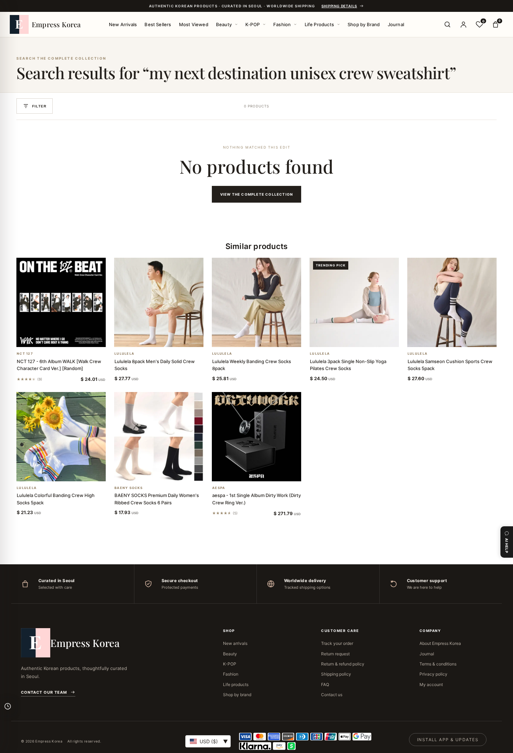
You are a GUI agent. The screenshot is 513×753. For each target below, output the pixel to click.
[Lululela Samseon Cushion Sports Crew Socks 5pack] (452, 302)
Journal (396, 24)
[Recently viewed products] (7, 706)
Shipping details (339, 6)
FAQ (325, 684)
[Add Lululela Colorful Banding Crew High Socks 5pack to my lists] (69, 472)
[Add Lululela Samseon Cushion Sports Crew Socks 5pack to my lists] (460, 338)
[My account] (463, 24)
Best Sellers (157, 24)
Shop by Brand (364, 24)
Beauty (224, 24)
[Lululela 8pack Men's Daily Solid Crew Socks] (158, 302)
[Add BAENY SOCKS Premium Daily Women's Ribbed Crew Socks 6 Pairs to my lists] (167, 472)
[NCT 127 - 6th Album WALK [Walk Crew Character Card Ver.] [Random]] (61, 302)
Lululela (124, 353)
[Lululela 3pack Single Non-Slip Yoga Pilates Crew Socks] (354, 302)
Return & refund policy (342, 664)
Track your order (337, 643)
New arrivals (235, 643)
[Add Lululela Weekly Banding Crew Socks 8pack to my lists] (265, 338)
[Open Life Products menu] (338, 24)
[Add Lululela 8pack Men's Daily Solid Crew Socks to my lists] (167, 338)
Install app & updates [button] (447, 739)
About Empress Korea (440, 643)
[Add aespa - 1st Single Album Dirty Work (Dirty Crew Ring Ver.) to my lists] (265, 472)
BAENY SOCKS (128, 488)
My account (431, 684)
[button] (52, 338)
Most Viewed (193, 24)
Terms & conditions (437, 664)
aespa (218, 488)
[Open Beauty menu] (236, 24)
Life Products (319, 24)
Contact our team (44, 692)
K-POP (252, 24)
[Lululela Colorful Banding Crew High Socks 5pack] (61, 436)
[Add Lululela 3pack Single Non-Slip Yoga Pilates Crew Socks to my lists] (362, 338)
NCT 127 (25, 353)
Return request (335, 653)
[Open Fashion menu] (295, 24)
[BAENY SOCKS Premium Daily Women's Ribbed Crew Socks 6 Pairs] (158, 436)
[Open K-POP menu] (264, 24)
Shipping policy (336, 674)
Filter (39, 106)
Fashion (282, 24)
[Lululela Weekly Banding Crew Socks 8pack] (256, 302)
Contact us (331, 694)
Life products (235, 684)
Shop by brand (237, 694)
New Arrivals (123, 24)
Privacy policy (433, 674)
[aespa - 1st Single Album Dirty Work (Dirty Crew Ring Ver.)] (256, 436)
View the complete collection (256, 194)
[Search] (447, 24)
